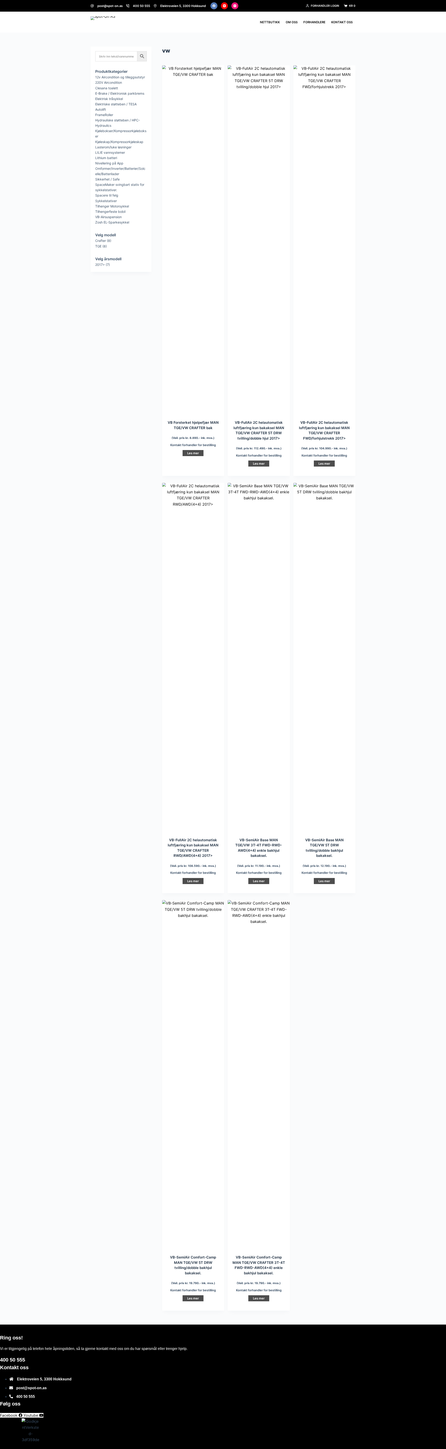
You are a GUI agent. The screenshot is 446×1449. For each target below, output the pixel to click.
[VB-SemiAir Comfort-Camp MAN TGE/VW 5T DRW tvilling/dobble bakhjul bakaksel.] (193, 1074)
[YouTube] (224, 5)
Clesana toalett (106, 88)
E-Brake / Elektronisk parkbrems (119, 93)
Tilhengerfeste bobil (110, 212)
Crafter (100, 241)
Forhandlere (314, 22)
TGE (98, 246)
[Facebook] (213, 5)
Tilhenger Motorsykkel (112, 206)
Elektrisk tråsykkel (109, 99)
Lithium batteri (106, 158)
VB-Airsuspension (108, 217)
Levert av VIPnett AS (132, 1446)
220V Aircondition (108, 82)
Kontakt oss (342, 22)
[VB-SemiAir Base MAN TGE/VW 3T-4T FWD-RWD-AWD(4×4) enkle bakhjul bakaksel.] (259, 657)
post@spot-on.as (110, 6)
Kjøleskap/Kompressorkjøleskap (119, 142)
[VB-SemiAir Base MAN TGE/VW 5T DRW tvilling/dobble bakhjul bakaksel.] (324, 657)
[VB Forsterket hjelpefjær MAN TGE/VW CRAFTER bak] (193, 239)
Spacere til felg (106, 195)
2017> (100, 265)
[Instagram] (234, 5)
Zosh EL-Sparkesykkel (112, 222)
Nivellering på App (109, 163)
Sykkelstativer (106, 201)
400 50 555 (141, 6)
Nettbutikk (270, 22)
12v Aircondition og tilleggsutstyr (120, 77)
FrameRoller (104, 115)
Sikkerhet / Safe (107, 179)
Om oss (292, 22)
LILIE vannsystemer (110, 152)
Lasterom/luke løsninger (113, 147)
